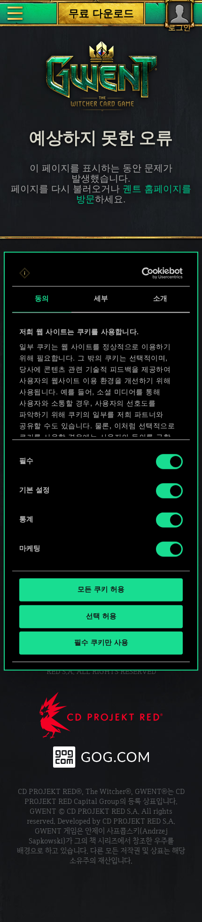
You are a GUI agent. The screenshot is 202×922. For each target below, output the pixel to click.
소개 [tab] (160, 299)
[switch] (169, 490)
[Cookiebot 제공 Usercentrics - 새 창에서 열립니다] (142, 273)
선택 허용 (101, 616)
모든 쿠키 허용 (101, 589)
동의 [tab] (42, 299)
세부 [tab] (101, 299)
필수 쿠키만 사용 (101, 643)
